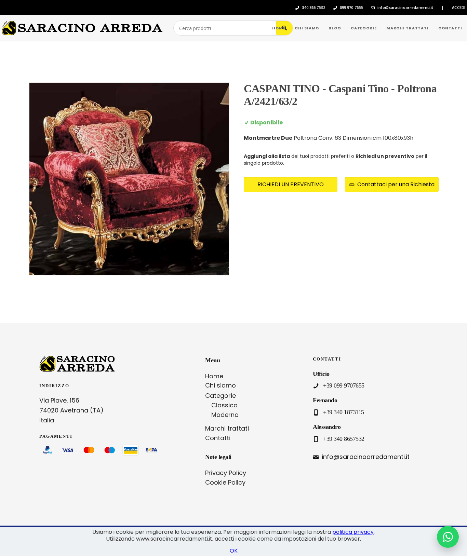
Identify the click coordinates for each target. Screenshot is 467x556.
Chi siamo (220, 385)
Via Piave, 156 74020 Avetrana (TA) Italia (71, 410)
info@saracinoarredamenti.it (405, 7)
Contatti (217, 438)
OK (234, 551)
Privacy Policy (225, 473)
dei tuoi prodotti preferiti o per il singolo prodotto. (335, 159)
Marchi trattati (227, 428)
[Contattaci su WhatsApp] (448, 537)
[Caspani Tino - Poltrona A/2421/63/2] (129, 178)
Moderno (225, 414)
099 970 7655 (351, 7)
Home (214, 376)
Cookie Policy (225, 482)
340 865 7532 (313, 7)
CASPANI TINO (282, 88)
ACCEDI (458, 7)
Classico (224, 405)
